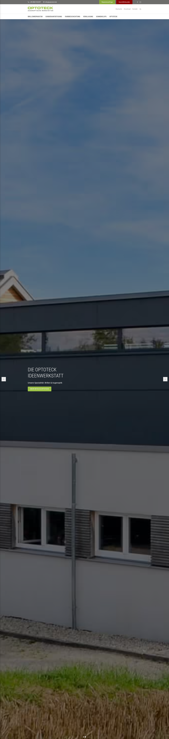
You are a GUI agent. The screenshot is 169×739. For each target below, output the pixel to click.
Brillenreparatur (35, 16)
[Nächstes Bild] (165, 379)
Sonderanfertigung (53, 16)
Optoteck (113, 16)
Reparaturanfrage (107, 2)
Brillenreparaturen (38, 390)
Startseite (119, 9)
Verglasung (88, 16)
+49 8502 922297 (35, 2)
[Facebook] (137, 2)
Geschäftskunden (124, 2)
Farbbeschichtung (72, 16)
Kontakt (135, 9)
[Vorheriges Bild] (4, 379)
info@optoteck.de (51, 2)
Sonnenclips (101, 16)
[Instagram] (140, 2)
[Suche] (140, 9)
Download (127, 9)
